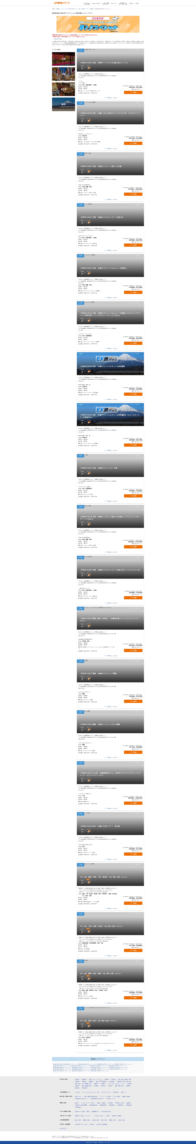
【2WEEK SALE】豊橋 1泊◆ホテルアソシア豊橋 (98, 673)
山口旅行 (110, 1085)
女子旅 (107, 1115)
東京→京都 (78, 1120)
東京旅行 (77, 1079)
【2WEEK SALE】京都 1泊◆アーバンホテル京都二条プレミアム (104, 63)
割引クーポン (78, 1096)
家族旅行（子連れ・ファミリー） (83, 1115)
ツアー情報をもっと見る (110, 97)
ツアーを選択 (133, 92)
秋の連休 (110, 1103)
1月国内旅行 (112, 1105)
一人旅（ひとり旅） (99, 1115)
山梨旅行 (77, 1081)
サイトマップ (63, 1128)
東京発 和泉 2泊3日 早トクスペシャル (87, 1064)
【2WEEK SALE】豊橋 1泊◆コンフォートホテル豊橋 (100, 724)
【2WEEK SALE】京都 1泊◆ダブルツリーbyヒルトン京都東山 (103, 268)
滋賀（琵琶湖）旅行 (87, 1085)
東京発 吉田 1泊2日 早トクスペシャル (100, 1070)
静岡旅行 (91, 1081)
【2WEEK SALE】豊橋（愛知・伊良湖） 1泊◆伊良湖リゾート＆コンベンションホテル (109, 620)
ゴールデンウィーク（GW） (88, 1103)
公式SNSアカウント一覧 (81, 1124)
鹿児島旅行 (84, 1088)
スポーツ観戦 (116, 1096)
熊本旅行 (77, 1088)
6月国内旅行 (78, 1107)
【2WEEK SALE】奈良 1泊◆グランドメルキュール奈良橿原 (102, 366)
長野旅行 (84, 1081)
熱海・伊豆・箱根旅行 (101, 1081)
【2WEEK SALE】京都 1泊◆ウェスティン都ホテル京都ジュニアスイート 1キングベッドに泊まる (110, 518)
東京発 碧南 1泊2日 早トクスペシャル (117, 1065)
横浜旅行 (84, 1079)
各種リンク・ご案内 (134, 3)
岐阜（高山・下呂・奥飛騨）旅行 (83, 1083)
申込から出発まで (97, 3)
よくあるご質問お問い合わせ (105, 4)
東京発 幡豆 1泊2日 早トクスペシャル (81, 1067)
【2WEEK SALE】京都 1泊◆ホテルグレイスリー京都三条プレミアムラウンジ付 (110, 570)
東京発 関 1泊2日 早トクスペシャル (105, 1064)
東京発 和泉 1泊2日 (57, 1064)
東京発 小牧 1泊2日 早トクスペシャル (62, 1070)
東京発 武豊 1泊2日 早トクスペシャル (62, 1069)
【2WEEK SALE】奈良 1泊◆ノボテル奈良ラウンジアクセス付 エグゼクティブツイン (110, 114)
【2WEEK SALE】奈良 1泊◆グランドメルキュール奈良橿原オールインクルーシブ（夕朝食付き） (110, 416)
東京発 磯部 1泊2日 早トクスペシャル (81, 1069)
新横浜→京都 (86, 1120)
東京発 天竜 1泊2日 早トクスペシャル (81, 1070)
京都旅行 (96, 1083)
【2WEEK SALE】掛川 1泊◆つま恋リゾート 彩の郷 (100, 826)
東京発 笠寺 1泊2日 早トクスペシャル (80, 1065)
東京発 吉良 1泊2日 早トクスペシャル (118, 1069)
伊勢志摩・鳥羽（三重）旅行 (124, 1081)
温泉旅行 (128, 1103)
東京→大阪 (104, 1120)
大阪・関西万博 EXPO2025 (90, 1096)
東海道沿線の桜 (93, 1105)
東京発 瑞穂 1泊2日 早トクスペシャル (62, 1067)
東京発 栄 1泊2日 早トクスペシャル (123, 1064)
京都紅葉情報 (103, 1105)
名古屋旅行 (112, 1081)
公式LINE (92, 1124)
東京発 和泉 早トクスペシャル (70, 1064)
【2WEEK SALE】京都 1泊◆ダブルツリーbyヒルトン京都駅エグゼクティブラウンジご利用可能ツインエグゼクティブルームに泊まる (110, 314)
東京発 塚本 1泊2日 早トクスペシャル (100, 1067)
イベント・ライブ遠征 (105, 1096)
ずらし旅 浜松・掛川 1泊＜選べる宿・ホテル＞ (98, 1021)
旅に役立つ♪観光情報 (102, 1124)
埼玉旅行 (113, 1079)
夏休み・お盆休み (101, 1103)
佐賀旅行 (128, 1085)
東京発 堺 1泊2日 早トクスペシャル (61, 1065)
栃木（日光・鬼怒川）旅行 (124, 1079)
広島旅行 (96, 1085)
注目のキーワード (111, 1098)
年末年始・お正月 (119, 1103)
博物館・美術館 (126, 1096)
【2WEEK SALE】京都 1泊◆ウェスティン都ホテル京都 (101, 166)
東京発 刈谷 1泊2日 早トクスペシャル (118, 1067)
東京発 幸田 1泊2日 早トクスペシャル (99, 1065)
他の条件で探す (58, 39)
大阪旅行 (103, 1083)
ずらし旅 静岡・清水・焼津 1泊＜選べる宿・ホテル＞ (101, 973)
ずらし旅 (77, 1092)
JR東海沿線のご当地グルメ (97, 1098)
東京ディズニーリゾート (95, 1079)
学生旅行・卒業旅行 (117, 1115)
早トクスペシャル (106, 1092)
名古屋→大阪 (121, 1120)
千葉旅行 (107, 1079)
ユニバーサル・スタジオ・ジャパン (116, 1083)
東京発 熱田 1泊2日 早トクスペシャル (100, 1069)
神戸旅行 (77, 1085)
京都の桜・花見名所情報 (81, 1105)
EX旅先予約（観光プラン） (81, 1098)
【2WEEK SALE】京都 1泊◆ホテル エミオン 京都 (98, 468)
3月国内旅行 (129, 1105)
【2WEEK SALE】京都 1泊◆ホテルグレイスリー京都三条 (101, 217)
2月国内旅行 (120, 1105)
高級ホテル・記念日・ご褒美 (82, 1111)
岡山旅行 (103, 1085)
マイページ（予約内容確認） (87, 4)
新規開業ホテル (95, 1111)
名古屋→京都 (95, 1120)
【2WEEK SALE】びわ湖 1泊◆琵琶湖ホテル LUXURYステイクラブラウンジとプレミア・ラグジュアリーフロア (110, 774)
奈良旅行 (129, 1083)
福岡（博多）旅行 (119, 1085)
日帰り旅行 (115, 1092)
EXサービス (113, 3)
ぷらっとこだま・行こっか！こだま (90, 1092)
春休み (76, 1103)
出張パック (123, 1092)
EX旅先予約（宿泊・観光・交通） (123, 4)
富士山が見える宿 (106, 1111)
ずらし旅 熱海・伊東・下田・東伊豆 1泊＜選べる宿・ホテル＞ (104, 877)
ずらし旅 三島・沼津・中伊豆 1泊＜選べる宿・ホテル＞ (101, 926)
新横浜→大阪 (112, 1120)
